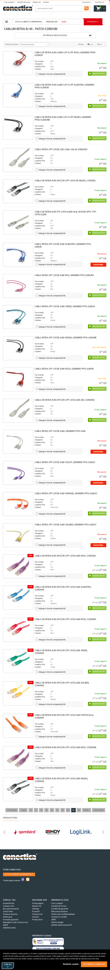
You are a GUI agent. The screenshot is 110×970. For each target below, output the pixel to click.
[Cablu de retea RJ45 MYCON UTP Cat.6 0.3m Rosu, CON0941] (18, 630)
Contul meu (8, 911)
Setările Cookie (9, 928)
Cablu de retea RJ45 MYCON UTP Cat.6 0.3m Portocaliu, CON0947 (64, 716)
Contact (46, 2)
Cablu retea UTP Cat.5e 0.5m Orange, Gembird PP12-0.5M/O (66, 493)
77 (36, 810)
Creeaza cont (8, 906)
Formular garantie (10, 919)
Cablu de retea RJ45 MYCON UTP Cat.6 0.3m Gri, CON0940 (65, 400)
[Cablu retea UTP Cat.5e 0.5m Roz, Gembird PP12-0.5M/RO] (18, 286)
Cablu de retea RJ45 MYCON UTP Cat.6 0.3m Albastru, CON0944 (63, 588)
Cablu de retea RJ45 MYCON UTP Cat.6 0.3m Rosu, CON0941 (65, 619)
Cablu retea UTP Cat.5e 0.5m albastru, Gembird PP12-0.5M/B (63, 245)
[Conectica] (20, 857)
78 (41, 810)
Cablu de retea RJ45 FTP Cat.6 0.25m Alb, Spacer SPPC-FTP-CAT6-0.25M (66, 213)
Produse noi (51, 21)
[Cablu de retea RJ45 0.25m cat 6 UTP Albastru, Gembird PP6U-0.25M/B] (18, 95)
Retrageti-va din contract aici (15, 922)
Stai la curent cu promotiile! (28, 21)
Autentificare (8, 903)
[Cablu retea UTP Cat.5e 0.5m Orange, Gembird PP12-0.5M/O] (18, 504)
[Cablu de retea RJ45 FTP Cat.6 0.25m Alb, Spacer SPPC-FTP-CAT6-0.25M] (18, 222)
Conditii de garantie (59, 909)
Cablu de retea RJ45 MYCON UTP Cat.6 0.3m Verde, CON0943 (61, 652)
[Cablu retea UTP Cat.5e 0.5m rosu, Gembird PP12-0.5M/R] (18, 379)
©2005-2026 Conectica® (61, 925)
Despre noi (37, 2)
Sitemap (35, 909)
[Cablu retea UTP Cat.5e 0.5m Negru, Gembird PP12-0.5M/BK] (18, 348)
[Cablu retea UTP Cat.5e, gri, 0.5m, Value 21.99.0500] (18, 160)
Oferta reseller (57, 922)
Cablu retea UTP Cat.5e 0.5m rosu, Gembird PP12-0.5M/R (64, 369)
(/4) (52, 74)
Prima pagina (12, 810)
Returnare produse (59, 911)
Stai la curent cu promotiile (19, 874)
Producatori (37, 919)
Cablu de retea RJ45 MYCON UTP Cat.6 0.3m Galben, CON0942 (62, 684)
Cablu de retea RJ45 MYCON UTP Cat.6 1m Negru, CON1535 (65, 181)
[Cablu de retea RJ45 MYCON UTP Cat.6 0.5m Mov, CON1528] (18, 566)
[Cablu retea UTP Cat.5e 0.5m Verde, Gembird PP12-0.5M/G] (18, 317)
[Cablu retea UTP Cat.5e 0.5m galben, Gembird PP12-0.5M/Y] (18, 535)
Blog (64, 21)
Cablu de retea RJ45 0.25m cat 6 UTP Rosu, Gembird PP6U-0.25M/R (65, 54)
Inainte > (87, 810)
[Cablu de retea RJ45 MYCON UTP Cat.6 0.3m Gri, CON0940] (18, 411)
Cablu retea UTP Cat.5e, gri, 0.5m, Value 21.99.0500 (61, 149)
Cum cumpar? (9, 2)
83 (68, 810)
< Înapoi (23, 810)
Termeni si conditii (59, 917)
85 (79, 810)
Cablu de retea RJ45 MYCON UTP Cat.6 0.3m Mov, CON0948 (65, 747)
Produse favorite (10, 914)
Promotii (93, 21)
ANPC (53, 919)
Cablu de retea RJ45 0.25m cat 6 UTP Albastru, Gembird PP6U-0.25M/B (64, 86)
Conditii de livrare (23, 2)
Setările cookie (71, 964)
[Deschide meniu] (6, 21)
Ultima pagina (98, 810)
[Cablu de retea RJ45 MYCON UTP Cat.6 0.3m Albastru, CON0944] (18, 598)
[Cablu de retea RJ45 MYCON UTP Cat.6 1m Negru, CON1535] (18, 191)
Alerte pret (7, 917)
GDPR (5, 925)
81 (57, 810)
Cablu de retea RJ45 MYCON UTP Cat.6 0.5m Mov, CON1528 (65, 556)
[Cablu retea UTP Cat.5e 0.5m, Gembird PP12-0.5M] (18, 442)
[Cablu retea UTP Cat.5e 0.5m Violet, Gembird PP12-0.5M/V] (18, 473)
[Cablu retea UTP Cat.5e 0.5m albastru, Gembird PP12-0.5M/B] (18, 255)
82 (62, 810)
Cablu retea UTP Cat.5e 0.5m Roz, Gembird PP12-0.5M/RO (64, 275)
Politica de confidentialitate (63, 914)
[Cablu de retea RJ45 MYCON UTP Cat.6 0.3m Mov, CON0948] (18, 758)
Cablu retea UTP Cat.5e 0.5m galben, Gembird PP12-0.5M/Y (65, 525)
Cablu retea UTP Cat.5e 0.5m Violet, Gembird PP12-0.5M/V (65, 462)
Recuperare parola (11, 909)
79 (46, 810)
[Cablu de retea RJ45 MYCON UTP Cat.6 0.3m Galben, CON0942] (18, 693)
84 (73, 810)
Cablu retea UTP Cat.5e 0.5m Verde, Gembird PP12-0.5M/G (65, 306)
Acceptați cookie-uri (94, 964)
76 (31, 810)
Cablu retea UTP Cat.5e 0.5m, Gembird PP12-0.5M (60, 431)
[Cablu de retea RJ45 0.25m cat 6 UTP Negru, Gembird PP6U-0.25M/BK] (18, 128)
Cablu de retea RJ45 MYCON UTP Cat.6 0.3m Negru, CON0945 (61, 780)
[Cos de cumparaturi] (103, 8)
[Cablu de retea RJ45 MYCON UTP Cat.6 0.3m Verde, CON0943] (18, 661)
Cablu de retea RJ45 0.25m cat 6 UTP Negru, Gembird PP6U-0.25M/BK (63, 118)
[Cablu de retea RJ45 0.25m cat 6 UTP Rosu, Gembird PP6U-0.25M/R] (18, 63)
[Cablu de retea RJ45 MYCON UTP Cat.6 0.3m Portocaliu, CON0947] (18, 726)
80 (52, 810)
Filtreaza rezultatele (55, 35)
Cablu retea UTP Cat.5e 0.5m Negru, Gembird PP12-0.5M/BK (66, 338)
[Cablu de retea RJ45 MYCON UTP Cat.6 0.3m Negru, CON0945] (18, 789)
